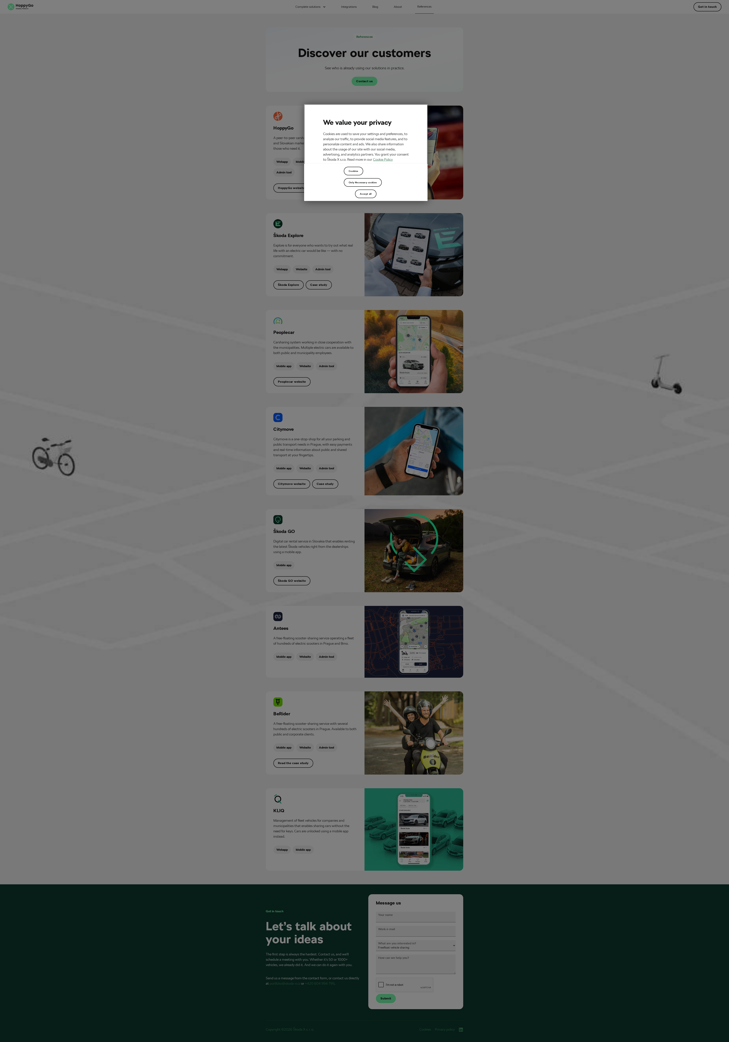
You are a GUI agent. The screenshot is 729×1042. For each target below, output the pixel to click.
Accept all (366, 194)
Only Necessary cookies (363, 182)
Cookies (353, 171)
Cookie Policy (383, 159)
